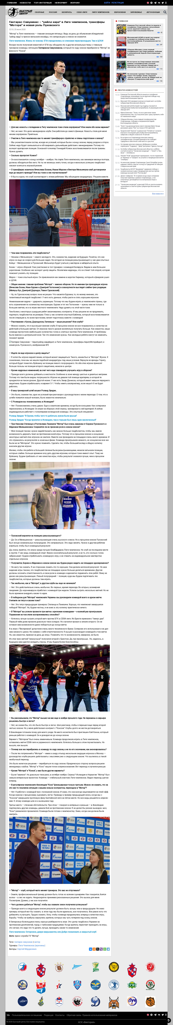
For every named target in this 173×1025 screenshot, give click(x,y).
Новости (25, 3)
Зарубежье (136, 12)
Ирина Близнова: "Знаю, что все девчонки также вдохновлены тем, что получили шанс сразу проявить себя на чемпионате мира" (142, 114)
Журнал (75, 3)
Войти (107, 3)
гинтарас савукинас (23, 942)
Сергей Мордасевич (26, 949)
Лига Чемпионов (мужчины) (31, 945)
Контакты (60, 1015)
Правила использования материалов (99, 1015)
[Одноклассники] (94, 949)
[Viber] (101, 949)
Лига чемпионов (100, 12)
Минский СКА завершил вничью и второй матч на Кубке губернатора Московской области (141, 102)
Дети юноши (153, 12)
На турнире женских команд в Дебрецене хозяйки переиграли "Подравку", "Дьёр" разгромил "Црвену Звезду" (142, 145)
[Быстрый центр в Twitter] (163, 3)
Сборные (39, 12)
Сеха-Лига (82, 12)
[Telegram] (108, 949)
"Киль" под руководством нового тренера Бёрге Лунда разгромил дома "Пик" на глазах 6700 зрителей (140, 127)
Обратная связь (74, 1015)
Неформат (61, 3)
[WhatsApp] (104, 949)
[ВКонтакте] (90, 949)
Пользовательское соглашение (27, 1015)
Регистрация (118, 3)
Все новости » (158, 194)
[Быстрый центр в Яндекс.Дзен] (151, 3)
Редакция (48, 1015)
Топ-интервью (43, 3)
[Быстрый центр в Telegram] (155, 3)
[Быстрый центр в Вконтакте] (159, 3)
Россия (53, 12)
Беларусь (67, 12)
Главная (12, 3)
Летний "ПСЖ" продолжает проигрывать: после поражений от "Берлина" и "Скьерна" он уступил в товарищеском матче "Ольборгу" (142, 157)
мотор (37, 942)
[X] (97, 949)
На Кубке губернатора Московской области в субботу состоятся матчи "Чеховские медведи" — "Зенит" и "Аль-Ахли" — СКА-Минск (141, 151)
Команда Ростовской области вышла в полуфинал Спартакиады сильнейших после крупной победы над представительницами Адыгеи (140, 96)
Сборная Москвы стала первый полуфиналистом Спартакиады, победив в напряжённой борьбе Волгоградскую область (138, 121)
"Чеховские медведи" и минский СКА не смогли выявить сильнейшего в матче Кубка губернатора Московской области (141, 186)
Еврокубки (120, 12)
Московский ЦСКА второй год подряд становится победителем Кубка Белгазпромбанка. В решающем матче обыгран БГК (142, 108)
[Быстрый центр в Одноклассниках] (166, 3)
